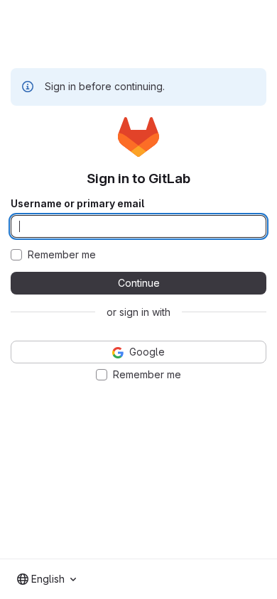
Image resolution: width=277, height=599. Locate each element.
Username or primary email (77, 203)
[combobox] (46, 579)
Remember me (62, 254)
